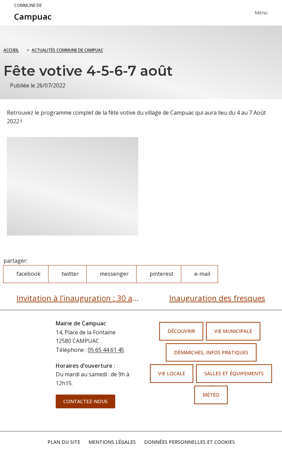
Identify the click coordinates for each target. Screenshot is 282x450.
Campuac (33, 12)
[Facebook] (203, 416)
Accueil (11, 50)
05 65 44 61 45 (106, 350)
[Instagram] (216, 416)
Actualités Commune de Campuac (67, 50)
